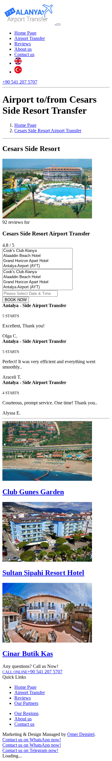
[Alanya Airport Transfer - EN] (18, 63)
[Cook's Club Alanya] (37, 250)
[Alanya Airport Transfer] (29, 22)
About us (23, 49)
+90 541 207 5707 (19, 81)
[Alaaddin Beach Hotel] (37, 255)
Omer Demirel (80, 734)
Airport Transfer (29, 38)
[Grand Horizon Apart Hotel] (37, 261)
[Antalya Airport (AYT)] (37, 266)
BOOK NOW (16, 300)
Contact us (24, 54)
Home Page (25, 33)
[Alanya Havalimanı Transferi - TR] (18, 71)
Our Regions (26, 713)
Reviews (22, 43)
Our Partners (26, 703)
